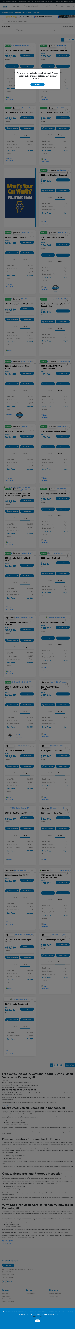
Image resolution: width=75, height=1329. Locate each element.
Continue (37, 84)
